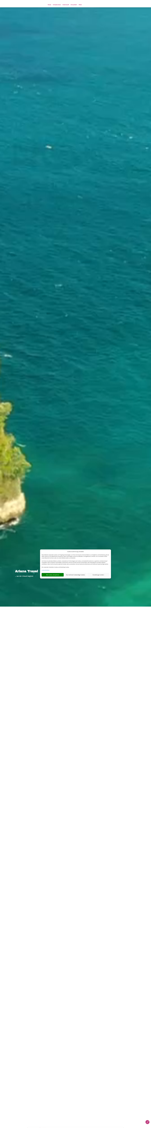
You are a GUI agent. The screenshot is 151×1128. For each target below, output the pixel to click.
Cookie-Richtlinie (45, 570)
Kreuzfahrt (74, 4)
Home (49, 4)
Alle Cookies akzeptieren (52, 575)
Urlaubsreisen (57, 4)
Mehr (80, 4)
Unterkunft (66, 4)
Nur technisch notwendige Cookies (75, 575)
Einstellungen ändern (98, 575)
